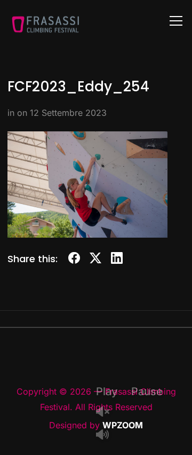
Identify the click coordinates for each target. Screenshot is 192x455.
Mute (106, 435)
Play (107, 391)
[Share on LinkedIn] (117, 260)
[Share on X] (95, 260)
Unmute (106, 412)
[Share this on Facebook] (74, 260)
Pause (147, 391)
